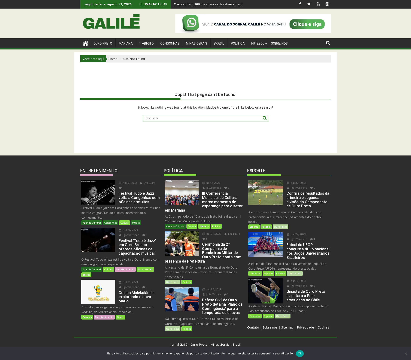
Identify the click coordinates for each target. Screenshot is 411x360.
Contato (253, 327)
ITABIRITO (146, 43)
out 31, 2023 (213, 234)
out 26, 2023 (130, 230)
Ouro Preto (172, 282)
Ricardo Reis (213, 188)
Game (120, 317)
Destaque (255, 273)
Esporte (254, 226)
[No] (406, 353)
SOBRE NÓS (279, 43)
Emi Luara (149, 183)
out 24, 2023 (298, 234)
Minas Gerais (145, 269)
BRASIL (219, 43)
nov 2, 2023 (129, 183)
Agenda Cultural (92, 222)
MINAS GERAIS (196, 43)
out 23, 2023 (130, 282)
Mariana (204, 226)
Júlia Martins (213, 294)
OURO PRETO (103, 43)
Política (238, 43)
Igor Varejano (130, 235)
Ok (300, 353)
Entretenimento (125, 269)
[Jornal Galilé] (84, 42)
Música (136, 222)
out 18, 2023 (298, 281)
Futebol (257, 43)
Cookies (323, 327)
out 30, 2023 (213, 289)
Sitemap (287, 327)
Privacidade (305, 327)
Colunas (87, 317)
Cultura (124, 222)
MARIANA (126, 43)
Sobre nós (270, 327)
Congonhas (169, 43)
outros (86, 274)
